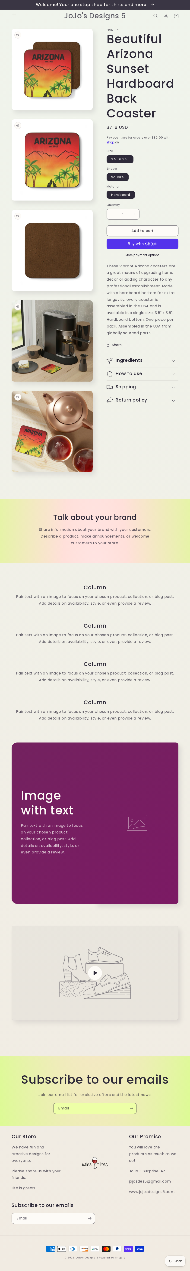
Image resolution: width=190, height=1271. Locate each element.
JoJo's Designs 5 (87, 1257)
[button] (14, 16)
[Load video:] (95, 973)
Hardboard (120, 194)
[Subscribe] (131, 1108)
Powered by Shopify (112, 1257)
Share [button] (117, 345)
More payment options (143, 255)
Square (117, 177)
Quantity (113, 205)
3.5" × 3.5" (120, 159)
